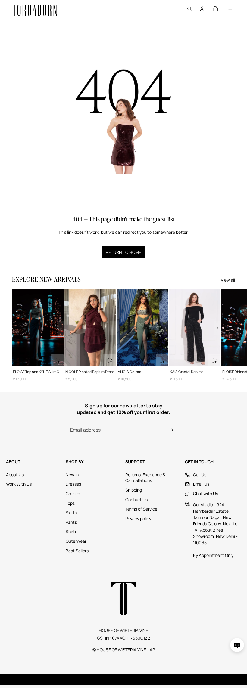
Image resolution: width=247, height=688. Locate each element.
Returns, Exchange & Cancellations (145, 477)
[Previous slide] (15, 328)
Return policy (123, 679)
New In (72, 474)
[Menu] (230, 9)
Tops (70, 503)
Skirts (71, 512)
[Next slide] (228, 335)
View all (228, 280)
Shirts (71, 531)
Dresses (73, 484)
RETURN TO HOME (123, 252)
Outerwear (76, 541)
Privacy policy (138, 518)
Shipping (133, 490)
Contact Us (136, 499)
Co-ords (73, 493)
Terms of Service (141, 509)
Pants (71, 522)
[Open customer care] (237, 645)
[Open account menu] (202, 8)
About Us (15, 474)
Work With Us (19, 484)
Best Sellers (77, 551)
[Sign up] (171, 430)
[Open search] (189, 8)
